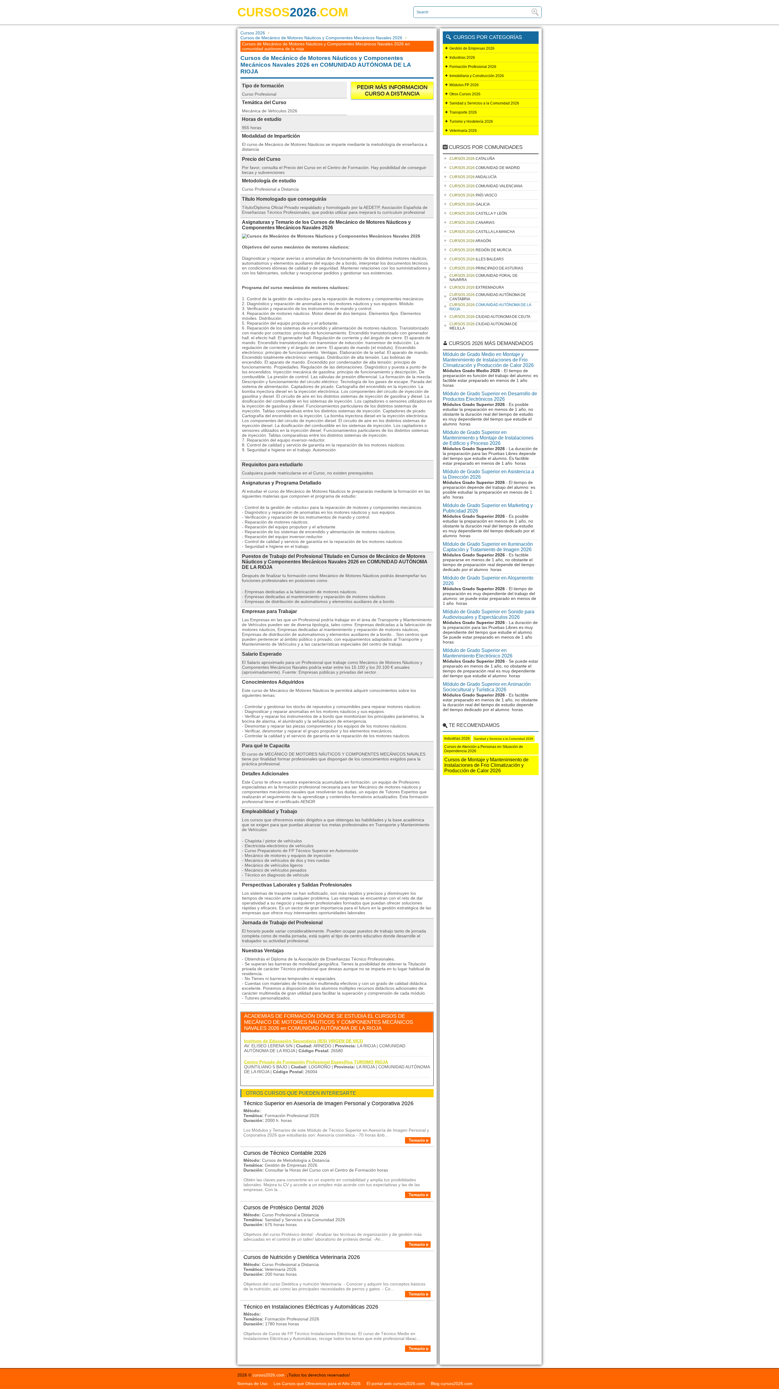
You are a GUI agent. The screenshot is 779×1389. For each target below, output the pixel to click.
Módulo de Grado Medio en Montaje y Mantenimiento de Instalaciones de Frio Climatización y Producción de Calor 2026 (488, 360)
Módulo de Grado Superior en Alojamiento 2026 (488, 580)
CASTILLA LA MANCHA (482, 232)
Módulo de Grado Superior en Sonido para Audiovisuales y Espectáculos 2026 (488, 614)
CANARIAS (471, 222)
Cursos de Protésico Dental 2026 (283, 1207)
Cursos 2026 (252, 32)
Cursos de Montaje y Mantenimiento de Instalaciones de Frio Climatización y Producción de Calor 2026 (486, 765)
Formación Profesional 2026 (472, 67)
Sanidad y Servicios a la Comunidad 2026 (484, 103)
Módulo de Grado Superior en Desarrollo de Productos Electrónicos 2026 (490, 396)
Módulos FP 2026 (464, 85)
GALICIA (469, 204)
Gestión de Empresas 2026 (471, 48)
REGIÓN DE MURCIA (480, 250)
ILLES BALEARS (476, 259)
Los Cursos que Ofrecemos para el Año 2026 (317, 1383)
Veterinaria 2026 (463, 131)
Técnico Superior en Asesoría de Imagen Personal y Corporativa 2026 (328, 1103)
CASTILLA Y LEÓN (478, 213)
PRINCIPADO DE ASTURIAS (486, 268)
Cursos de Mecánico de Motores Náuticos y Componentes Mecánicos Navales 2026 (321, 37)
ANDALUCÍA (473, 177)
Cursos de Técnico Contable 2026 (284, 1153)
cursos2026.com (269, 1375)
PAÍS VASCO (473, 195)
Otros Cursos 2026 (464, 94)
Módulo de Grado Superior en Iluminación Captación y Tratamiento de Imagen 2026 (488, 546)
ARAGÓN (470, 241)
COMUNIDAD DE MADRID (484, 168)
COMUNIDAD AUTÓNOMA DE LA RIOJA (490, 307)
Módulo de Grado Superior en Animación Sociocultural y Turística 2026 (487, 687)
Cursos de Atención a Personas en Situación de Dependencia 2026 (483, 749)
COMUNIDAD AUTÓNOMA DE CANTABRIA (487, 297)
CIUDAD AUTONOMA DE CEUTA (489, 317)
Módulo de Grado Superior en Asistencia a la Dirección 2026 (488, 474)
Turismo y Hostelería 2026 (471, 121)
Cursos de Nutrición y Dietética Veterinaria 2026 (301, 1257)
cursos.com (292, 12)
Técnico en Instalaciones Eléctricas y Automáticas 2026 (310, 1307)
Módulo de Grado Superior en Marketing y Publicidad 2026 (488, 508)
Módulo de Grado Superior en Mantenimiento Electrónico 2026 (477, 653)
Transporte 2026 (463, 112)
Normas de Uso (252, 1383)
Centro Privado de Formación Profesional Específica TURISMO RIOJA (316, 1061)
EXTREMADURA (476, 287)
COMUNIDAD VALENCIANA (485, 186)
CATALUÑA (472, 159)
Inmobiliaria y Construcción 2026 (476, 76)
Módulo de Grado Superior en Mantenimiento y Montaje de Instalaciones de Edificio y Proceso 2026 (488, 438)
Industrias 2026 (462, 57)
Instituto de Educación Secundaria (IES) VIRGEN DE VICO (303, 1040)
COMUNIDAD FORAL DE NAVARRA (483, 277)
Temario (417, 1140)
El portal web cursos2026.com (396, 1383)
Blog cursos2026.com (452, 1383)
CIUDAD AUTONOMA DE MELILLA (483, 326)
